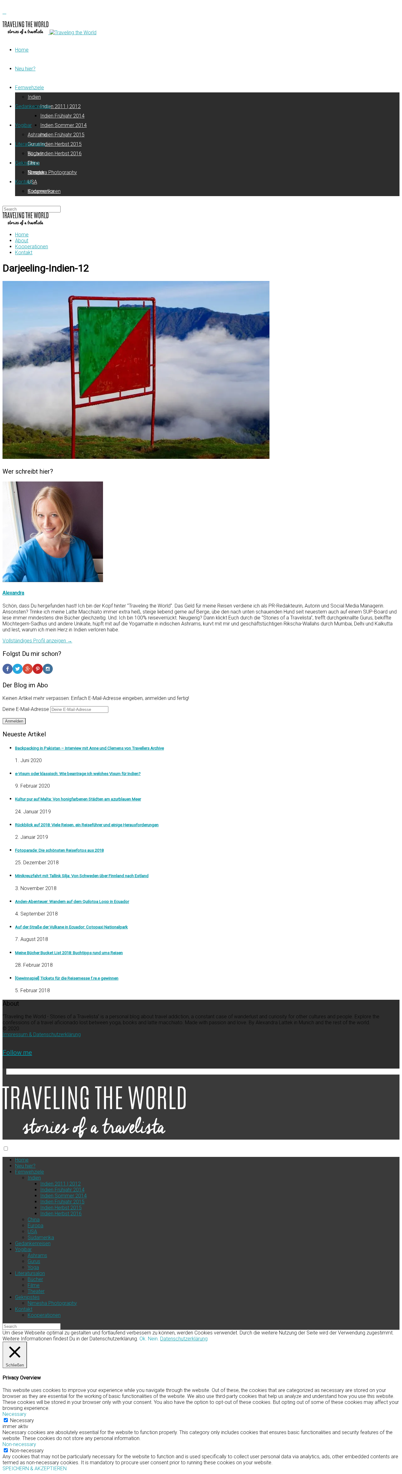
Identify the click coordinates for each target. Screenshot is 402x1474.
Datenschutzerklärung (184, 1339)
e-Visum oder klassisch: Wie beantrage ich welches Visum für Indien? (78, 773)
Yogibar (23, 125)
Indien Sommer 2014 (63, 125)
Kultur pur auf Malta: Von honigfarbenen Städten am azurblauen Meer (78, 799)
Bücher (35, 154)
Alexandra (13, 593)
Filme (34, 1285)
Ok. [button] (143, 1339)
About (21, 241)
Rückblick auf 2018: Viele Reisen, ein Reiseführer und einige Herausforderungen (87, 824)
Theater (36, 1291)
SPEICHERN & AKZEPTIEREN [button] (35, 1468)
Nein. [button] (153, 1339)
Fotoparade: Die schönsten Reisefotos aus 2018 (59, 850)
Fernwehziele (29, 88)
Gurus (34, 1261)
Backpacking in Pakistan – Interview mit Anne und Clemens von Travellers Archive (89, 748)
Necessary (22, 1420)
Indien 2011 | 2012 (60, 106)
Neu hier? (25, 69)
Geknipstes (27, 163)
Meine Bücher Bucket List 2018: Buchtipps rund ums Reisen (69, 952)
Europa (35, 1226)
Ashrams (37, 135)
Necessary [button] (14, 1414)
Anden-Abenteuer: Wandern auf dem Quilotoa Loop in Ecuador (72, 901)
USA (32, 182)
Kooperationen (44, 191)
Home (22, 50)
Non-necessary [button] (19, 1444)
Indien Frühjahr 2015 (62, 135)
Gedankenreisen (33, 106)
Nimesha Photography (52, 172)
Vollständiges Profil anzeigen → (37, 641)
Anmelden (14, 721)
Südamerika (41, 1237)
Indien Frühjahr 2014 (62, 116)
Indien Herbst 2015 (61, 144)
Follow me (17, 1052)
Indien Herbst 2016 (61, 154)
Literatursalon (30, 144)
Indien (34, 97)
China (34, 1220)
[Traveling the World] (26, 33)
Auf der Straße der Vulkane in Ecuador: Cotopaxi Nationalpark (71, 927)
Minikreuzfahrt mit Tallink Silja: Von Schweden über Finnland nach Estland (82, 875)
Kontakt (23, 182)
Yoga (33, 1267)
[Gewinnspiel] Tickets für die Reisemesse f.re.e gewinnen (66, 978)
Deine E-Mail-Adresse (26, 709)
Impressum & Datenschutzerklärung (42, 1034)
